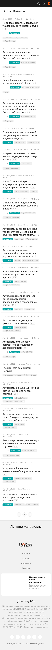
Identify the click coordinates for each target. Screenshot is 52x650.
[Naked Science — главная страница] (13, 3)
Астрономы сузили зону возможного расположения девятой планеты (18, 344)
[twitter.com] (12, 637)
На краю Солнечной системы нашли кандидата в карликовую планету (20, 156)
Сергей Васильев (24, 382)
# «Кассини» (19, 424)
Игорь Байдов (23, 48)
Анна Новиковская (24, 408)
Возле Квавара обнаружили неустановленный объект (19, 81)
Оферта (26, 554)
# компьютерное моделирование (15, 38)
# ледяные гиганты (28, 62)
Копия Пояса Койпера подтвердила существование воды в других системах (19, 184)
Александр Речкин (24, 364)
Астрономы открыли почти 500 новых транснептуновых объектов (20, 497)
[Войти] (49, 3)
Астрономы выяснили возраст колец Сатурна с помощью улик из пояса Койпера (20, 417)
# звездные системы (30, 260)
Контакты (26, 559)
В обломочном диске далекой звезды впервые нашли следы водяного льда (20, 135)
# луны (6, 92)
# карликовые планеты (30, 87)
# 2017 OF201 (26, 164)
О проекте (26, 563)
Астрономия (14, 33)
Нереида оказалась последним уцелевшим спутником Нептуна (21, 26)
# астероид (19, 239)
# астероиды (29, 309)
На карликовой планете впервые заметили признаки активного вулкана (21, 274)
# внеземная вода (21, 191)
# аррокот (18, 309)
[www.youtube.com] (23, 637)
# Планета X (8, 121)
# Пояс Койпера (9, 41)
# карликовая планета (11, 168)
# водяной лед (20, 142)
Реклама (26, 568)
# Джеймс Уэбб (33, 142)
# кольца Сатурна (10, 427)
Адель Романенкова (25, 74)
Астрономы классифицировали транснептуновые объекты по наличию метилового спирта (21, 231)
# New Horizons (20, 282)
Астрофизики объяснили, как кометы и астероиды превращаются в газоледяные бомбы (20, 300)
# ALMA (17, 260)
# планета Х (19, 505)
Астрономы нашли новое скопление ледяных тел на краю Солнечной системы (21, 55)
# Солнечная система (11, 218)
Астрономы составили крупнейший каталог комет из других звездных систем (19, 253)
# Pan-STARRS (26, 352)
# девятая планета (28, 116)
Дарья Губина (23, 199)
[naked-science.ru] (40, 637)
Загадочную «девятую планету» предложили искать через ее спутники (21, 443)
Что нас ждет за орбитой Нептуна (17, 369)
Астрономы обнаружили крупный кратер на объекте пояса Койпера (21, 391)
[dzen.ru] (29, 637)
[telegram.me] (34, 637)
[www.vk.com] (18, 637)
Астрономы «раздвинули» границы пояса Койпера (18, 322)
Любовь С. (18, 19)
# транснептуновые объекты (14, 401)
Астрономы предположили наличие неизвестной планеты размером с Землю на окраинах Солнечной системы (21, 107)
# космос (34, 191)
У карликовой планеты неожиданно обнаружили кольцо (21, 471)
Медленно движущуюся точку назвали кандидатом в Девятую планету (20, 205)
